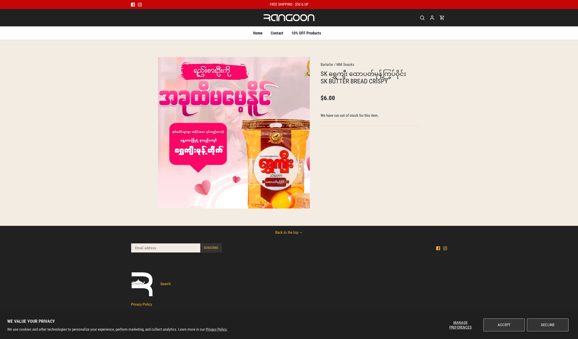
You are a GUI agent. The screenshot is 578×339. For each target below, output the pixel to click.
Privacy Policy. (216, 329)
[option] (234, 132)
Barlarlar (327, 64)
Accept (504, 325)
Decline (548, 325)
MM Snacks (345, 64)
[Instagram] (140, 4)
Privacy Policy (141, 304)
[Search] (422, 17)
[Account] (432, 17)
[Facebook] (133, 4)
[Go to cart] (442, 17)
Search (165, 284)
